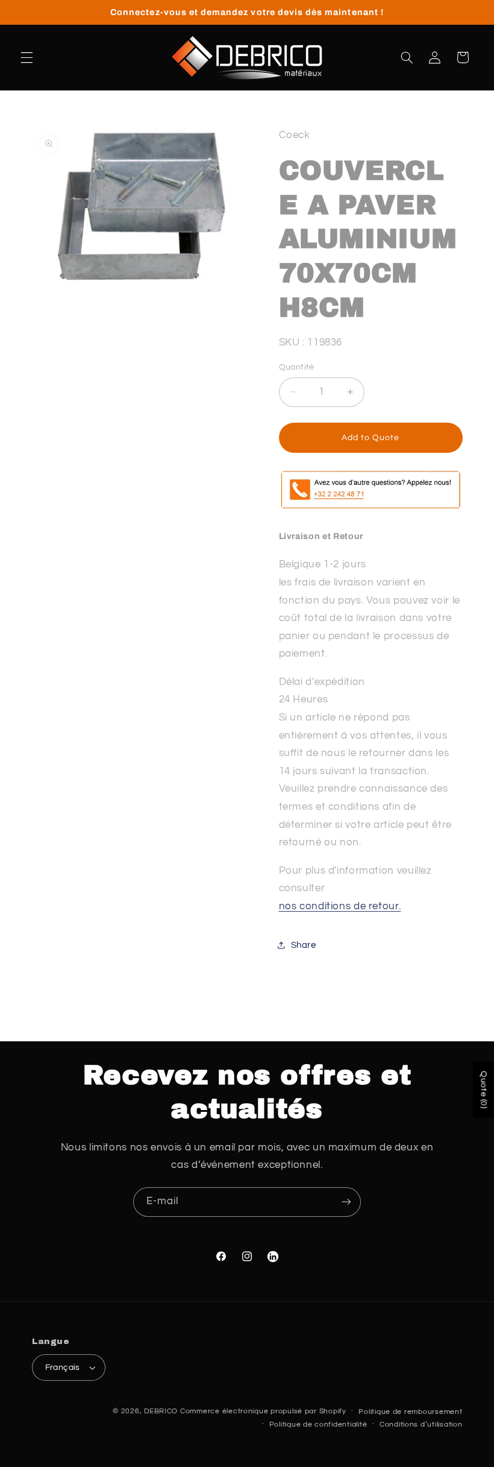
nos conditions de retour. (340, 906)
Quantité (296, 367)
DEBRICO (161, 1411)
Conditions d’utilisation (421, 1424)
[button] (26, 57)
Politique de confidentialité (318, 1424)
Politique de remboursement (410, 1412)
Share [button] (303, 945)
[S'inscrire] (346, 1202)
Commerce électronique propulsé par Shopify (263, 1411)
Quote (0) (484, 1090)
